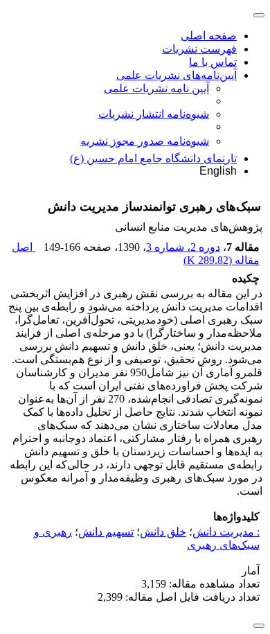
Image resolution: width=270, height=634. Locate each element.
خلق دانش (163, 532)
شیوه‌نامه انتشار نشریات (153, 114)
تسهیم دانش (106, 532)
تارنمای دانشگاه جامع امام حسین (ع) (153, 158)
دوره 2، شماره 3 (183, 247)
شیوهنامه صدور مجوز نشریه (144, 141)
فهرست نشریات (199, 49)
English (218, 171)
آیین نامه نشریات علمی (156, 88)
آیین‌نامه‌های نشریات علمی (176, 75)
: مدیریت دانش (226, 532)
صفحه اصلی (209, 36)
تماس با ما (213, 62)
